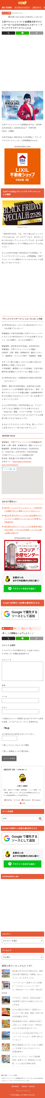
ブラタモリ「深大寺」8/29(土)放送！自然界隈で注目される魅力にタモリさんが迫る (27, 1001)
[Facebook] (26, 800)
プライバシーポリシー (23, 1091)
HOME (5, 1075)
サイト (4, 707)
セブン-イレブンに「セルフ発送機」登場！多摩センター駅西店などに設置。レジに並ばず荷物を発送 (27, 1060)
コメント (6, 660)
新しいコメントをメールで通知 (16, 745)
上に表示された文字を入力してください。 (19, 734)
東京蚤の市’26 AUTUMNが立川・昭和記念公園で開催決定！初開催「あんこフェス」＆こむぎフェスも (27, 974)
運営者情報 (15, 1086)
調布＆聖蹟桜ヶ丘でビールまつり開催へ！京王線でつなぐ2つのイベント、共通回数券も (27, 1048)
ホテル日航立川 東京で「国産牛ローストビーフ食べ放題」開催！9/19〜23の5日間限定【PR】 (27, 1013)
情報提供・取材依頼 (28, 1086)
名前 (3, 685)
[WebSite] (8, 800)
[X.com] (17, 800)
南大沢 (26, 628)
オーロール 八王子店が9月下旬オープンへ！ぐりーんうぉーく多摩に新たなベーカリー (27, 1036)
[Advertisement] (22, 62)
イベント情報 (6, 13)
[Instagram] (36, 800)
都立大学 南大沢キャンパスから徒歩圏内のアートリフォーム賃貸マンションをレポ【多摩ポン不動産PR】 (23, 518)
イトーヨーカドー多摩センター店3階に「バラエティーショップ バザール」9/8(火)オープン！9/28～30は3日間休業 (22, 988)
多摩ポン (18, 1095)
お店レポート (37, 7)
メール (4, 696)
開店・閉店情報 (7, 7)
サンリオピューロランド (22, 7)
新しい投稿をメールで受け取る (16, 751)
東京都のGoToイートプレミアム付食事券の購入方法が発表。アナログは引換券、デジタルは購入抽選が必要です (23, 530)
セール (18, 628)
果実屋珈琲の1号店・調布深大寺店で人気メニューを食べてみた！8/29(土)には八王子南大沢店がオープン (27, 1024)
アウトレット (35, 628)
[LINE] (22, 803)
